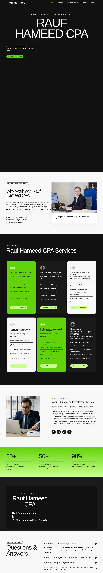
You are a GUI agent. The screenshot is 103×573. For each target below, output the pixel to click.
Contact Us (93, 2)
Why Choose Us (60, 2)
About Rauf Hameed (72, 2)
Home (51, 2)
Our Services (83, 2)
